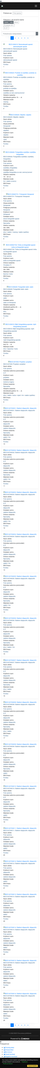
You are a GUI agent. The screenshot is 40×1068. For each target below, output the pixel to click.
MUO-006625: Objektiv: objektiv (13, 117)
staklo (9, 232)
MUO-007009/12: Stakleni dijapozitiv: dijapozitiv (19, 863)
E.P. (4, 373)
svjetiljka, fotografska (10, 168)
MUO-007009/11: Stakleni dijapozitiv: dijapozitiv (19, 830)
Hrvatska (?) (7, 265)
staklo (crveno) (11, 181)
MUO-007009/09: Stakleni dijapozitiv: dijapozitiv (19, 746)
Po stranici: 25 (8, 25)
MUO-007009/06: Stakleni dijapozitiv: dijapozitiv (19, 620)
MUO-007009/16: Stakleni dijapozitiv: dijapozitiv (19, 996)
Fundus (5, 64)
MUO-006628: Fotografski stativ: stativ (15, 289)
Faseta (6, 22)
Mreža (16, 22)
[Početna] (2, 6)
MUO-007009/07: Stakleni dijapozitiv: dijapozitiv (19, 662)
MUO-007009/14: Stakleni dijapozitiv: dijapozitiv (19, 929)
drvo (4, 232)
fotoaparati (6, 126)
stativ (5, 298)
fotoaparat (6, 210)
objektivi (6, 130)
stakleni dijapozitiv (9, 428)
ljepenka (10, 349)
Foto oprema (17, 13)
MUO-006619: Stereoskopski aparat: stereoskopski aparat (15, 50)
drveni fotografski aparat (11, 219)
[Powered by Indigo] (20, 1038)
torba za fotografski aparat (11, 260)
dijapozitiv (6, 424)
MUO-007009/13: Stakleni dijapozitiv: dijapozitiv (19, 896)
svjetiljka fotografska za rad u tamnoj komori (17, 172)
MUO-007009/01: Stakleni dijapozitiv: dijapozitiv (19, 410)
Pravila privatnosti (8, 1063)
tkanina (5, 274)
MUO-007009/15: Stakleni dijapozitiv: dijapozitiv (19, 963)
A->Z (5, 28)
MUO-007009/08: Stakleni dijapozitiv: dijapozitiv (19, 704)
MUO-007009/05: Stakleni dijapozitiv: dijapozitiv (19, 578)
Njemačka (6, 223)
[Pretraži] (37, 33)
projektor (6, 377)
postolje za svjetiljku (10, 88)
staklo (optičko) (24, 232)
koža (11, 274)
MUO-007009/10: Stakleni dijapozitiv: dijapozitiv (19, 788)
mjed (5, 139)
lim (4, 181)
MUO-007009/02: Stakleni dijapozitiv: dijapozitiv (19, 452)
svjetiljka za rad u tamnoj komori (13, 93)
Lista (11, 22)
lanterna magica (8, 382)
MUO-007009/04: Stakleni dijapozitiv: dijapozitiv (19, 536)
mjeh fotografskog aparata (11, 340)
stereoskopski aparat (10, 60)
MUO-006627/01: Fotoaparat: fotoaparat (16, 196)
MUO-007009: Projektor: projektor (14, 364)
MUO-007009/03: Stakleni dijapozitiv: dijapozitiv (19, 494)
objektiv (5, 135)
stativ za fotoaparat (9, 302)
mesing (5, 102)
